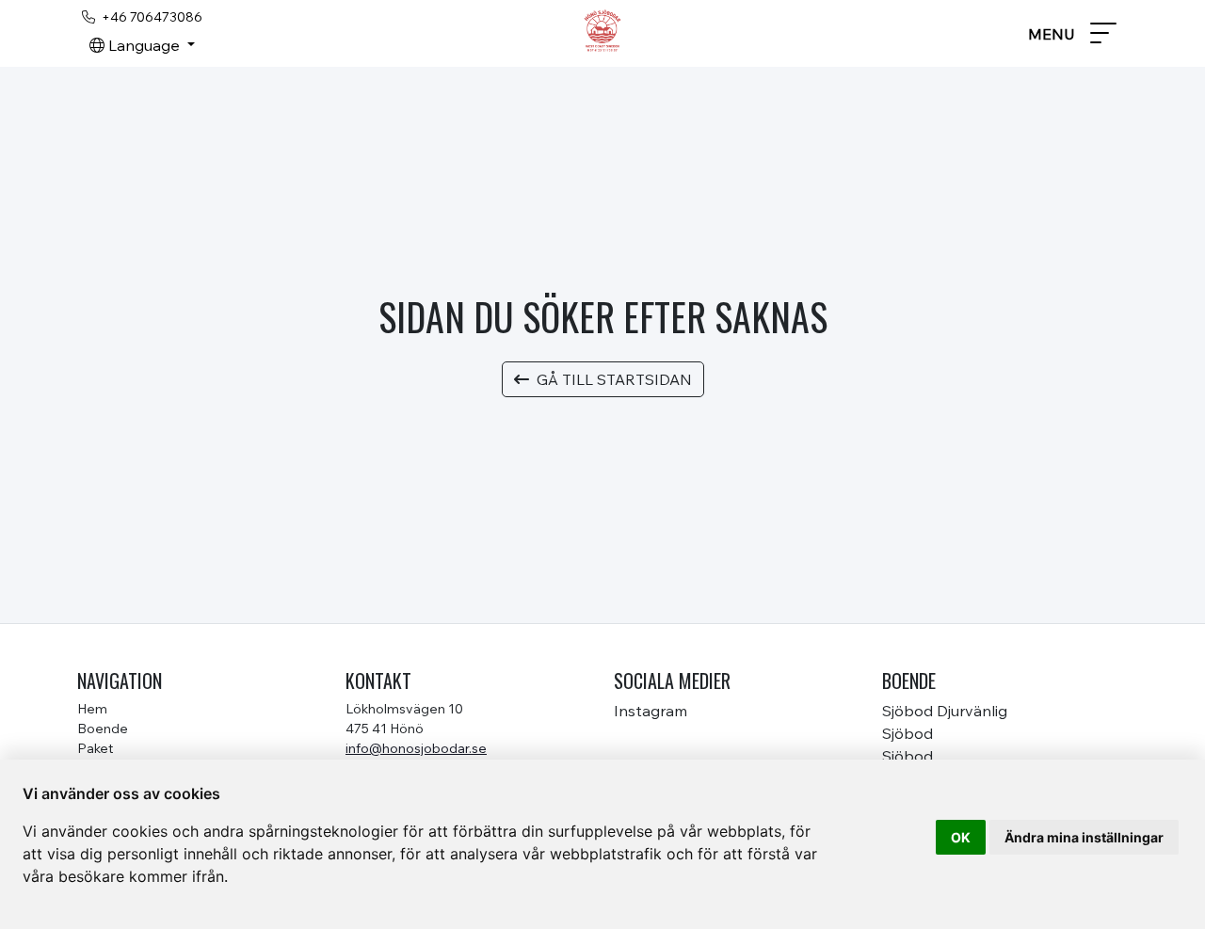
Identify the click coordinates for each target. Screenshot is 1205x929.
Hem (92, 708)
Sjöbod (907, 733)
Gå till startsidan (614, 379)
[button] (142, 45)
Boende (102, 728)
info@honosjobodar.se (416, 748)
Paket (95, 748)
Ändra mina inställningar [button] (1084, 837)
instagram (650, 710)
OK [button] (961, 837)
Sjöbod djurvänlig (944, 710)
